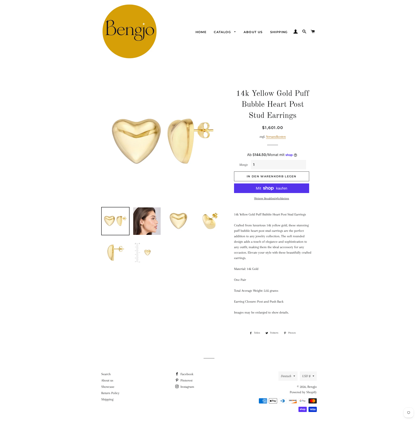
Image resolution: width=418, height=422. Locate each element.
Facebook (186, 374)
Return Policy (110, 393)
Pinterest (186, 380)
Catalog (223, 32)
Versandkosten (276, 137)
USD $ (306, 376)
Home (201, 32)
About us (253, 32)
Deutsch (286, 376)
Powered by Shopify (303, 392)
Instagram (187, 387)
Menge (243, 165)
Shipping (279, 32)
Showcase (107, 387)
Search (106, 374)
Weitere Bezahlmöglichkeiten (271, 198)
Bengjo (312, 387)
